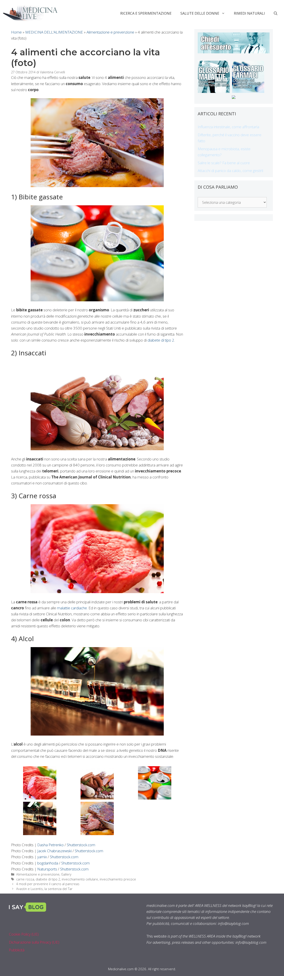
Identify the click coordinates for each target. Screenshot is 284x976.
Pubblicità (16, 949)
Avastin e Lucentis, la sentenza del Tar (44, 889)
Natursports (47, 869)
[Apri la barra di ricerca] (275, 13)
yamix (42, 856)
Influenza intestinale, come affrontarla (228, 126)
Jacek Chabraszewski (55, 850)
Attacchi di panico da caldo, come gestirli (230, 170)
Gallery (66, 874)
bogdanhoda (47, 863)
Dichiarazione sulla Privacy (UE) (34, 942)
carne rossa (25, 879)
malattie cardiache (72, 607)
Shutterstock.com (81, 844)
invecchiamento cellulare (80, 879)
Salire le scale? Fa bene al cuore (224, 162)
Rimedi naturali (249, 13)
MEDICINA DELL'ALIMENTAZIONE (54, 32)
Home (16, 32)
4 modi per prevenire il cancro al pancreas (47, 884)
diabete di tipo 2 (161, 340)
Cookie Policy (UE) (24, 934)
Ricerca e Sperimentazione (146, 13)
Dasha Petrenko (50, 844)
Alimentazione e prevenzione (110, 32)
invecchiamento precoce (118, 879)
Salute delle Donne (199, 13)
